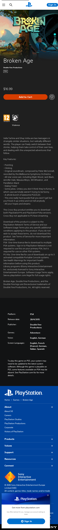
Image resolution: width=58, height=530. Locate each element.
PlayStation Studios (13, 419)
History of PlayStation (14, 431)
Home (7, 399)
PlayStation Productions (15, 423)
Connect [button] (9, 465)
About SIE (9, 411)
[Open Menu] (3, 5)
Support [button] (9, 452)
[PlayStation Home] (29, 4)
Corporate (9, 427)
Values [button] (8, 445)
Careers (8, 415)
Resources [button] (10, 459)
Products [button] (9, 439)
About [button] (8, 406)
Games (16, 399)
